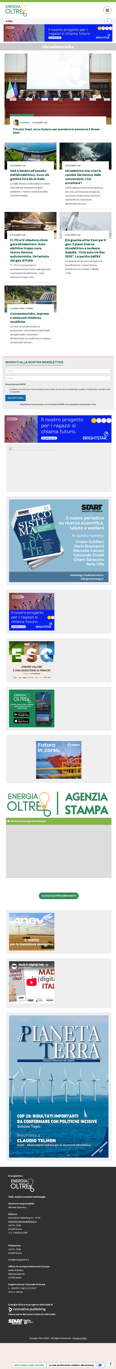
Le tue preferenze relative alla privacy (71, 1365)
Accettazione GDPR (16, 384)
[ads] (58, 442)
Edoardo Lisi (40, 123)
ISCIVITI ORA (15, 398)
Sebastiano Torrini (22, 309)
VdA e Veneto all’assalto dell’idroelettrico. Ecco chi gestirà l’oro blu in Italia (29, 175)
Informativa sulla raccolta (29, 1365)
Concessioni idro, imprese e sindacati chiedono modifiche (29, 317)
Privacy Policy (80, 1338)
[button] (107, 10)
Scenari (24, 123)
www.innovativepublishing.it (22, 1221)
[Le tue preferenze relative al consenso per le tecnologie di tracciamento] (111, 1364)
